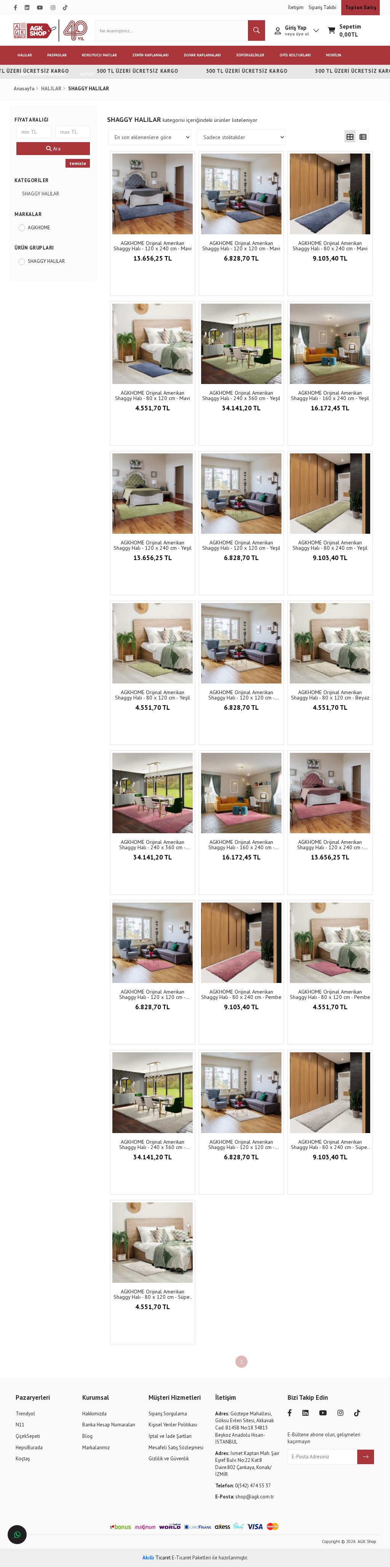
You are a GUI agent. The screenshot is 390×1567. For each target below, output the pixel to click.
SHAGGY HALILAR (40, 193)
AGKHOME (39, 227)
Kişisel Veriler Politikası (173, 1424)
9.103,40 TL (330, 258)
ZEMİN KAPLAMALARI (150, 55)
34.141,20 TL (241, 408)
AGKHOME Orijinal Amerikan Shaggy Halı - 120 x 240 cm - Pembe (330, 845)
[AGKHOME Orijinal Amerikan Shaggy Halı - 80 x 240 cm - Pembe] (241, 943)
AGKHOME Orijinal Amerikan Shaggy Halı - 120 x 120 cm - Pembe (152, 994)
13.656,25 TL (152, 258)
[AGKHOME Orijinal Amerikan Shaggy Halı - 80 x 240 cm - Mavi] (330, 194)
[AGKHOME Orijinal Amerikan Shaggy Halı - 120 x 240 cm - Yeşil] (152, 493)
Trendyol (25, 1413)
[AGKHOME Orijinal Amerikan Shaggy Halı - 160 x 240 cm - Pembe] (241, 793)
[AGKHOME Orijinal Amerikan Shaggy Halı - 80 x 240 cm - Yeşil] (330, 493)
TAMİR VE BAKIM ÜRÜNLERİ (41, 74)
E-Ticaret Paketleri (191, 1557)
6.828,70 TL (241, 258)
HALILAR (25, 55)
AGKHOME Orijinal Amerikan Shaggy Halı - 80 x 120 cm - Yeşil (152, 695)
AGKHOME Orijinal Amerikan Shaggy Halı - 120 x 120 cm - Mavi (241, 246)
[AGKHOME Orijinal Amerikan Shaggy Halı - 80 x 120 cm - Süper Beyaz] (152, 1242)
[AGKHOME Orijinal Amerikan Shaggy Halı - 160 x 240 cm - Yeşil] (330, 344)
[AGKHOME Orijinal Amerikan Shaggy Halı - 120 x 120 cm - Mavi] (241, 194)
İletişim (296, 7)
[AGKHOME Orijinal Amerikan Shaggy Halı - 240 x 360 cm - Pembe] (152, 793)
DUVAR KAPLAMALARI (202, 55)
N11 (20, 1424)
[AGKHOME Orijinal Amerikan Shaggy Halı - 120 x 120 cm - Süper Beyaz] (241, 1092)
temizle (77, 163)
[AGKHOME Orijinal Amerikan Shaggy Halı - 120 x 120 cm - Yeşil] (241, 493)
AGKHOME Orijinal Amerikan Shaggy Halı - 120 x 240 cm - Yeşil (152, 545)
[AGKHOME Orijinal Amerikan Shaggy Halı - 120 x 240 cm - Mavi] (152, 194)
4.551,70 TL (152, 408)
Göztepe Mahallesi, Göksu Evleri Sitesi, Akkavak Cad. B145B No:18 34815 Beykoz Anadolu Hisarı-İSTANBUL (244, 1427)
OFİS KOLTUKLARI (295, 55)
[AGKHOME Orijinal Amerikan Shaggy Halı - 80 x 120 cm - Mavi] (152, 344)
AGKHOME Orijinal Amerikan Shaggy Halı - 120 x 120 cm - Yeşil (241, 545)
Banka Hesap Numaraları (108, 1424)
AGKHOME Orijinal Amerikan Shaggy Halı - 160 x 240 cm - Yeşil (330, 395)
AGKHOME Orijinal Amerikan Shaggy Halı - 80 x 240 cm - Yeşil (330, 545)
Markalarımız (96, 1447)
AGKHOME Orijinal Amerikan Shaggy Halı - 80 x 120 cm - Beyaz (330, 695)
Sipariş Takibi (322, 7)
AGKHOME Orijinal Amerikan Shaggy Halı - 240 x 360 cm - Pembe (152, 845)
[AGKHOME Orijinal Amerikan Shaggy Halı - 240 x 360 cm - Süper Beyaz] (152, 1092)
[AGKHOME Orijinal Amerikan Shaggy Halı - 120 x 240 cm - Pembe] (330, 793)
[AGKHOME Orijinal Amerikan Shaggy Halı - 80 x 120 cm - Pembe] (330, 943)
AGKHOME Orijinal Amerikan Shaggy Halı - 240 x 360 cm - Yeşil (241, 395)
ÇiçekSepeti (28, 1436)
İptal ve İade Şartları (170, 1436)
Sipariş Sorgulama (168, 1413)
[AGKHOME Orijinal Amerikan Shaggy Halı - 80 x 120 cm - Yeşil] (152, 643)
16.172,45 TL (330, 408)
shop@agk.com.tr (244, 1496)
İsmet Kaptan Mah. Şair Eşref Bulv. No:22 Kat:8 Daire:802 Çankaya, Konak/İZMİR (247, 1464)
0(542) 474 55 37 (243, 1485)
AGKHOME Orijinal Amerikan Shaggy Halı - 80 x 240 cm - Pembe (241, 994)
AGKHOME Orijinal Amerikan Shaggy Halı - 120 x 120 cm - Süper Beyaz (241, 1144)
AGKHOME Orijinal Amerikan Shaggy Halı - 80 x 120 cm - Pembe (330, 994)
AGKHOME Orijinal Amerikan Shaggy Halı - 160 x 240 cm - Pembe (241, 845)
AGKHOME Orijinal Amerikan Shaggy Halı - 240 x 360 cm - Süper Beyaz (152, 1144)
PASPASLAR (57, 55)
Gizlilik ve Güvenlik (169, 1458)
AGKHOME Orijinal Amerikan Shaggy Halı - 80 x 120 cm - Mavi (152, 395)
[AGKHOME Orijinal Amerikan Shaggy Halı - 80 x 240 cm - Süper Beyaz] (330, 1092)
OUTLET (87, 74)
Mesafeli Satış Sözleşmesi (176, 1447)
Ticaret (156, 1557)
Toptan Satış (360, 7)
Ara (56, 148)
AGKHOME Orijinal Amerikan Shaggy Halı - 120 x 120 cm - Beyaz (241, 695)
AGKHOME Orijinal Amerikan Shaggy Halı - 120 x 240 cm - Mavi (152, 246)
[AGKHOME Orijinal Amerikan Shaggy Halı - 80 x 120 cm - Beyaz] (330, 643)
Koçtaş (23, 1458)
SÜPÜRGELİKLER (250, 55)
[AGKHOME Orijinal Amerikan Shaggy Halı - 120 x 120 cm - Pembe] (152, 943)
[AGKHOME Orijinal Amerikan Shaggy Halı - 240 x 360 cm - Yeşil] (241, 344)
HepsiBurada (29, 1447)
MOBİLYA (333, 55)
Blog (87, 1436)
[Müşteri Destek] (17, 1534)
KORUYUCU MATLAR (99, 55)
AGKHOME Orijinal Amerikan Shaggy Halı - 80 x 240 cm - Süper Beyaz (330, 1144)
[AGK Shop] (50, 30)
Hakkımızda (94, 1413)
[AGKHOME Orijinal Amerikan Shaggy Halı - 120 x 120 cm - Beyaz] (241, 643)
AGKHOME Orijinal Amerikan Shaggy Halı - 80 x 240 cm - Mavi (330, 246)
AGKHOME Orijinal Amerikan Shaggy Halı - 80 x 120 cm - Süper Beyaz (152, 1294)
